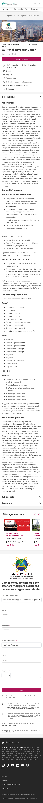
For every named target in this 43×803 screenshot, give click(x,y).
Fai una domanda (31, 9)
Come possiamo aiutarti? (12, 595)
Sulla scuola (18, 9)
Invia (21, 690)
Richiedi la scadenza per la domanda (19, 82)
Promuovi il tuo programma (11, 784)
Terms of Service (6, 732)
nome (4, 610)
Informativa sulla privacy (21, 798)
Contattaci (5, 788)
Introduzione (6, 9)
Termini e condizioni (7, 798)
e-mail (5, 656)
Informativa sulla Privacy (9, 725)
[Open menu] (39, 3)
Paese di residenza (9, 640)
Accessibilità (33, 798)
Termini (30, 723)
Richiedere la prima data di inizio (17, 85)
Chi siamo (5, 780)
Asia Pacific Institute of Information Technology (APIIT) (19, 45)
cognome (6, 625)
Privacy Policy (34, 730)
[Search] (35, 3)
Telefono (6, 671)
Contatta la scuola (21, 59)
